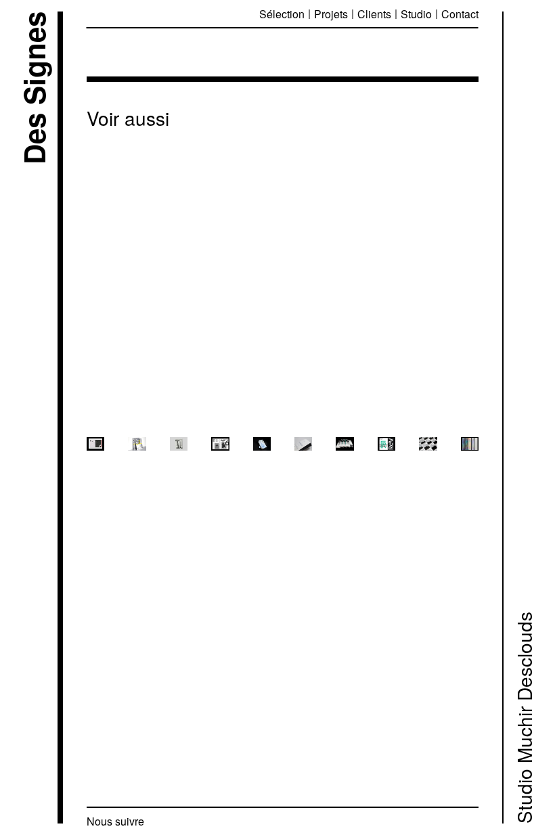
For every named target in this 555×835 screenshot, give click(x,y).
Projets (331, 14)
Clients (374, 14)
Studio (416, 14)
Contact (460, 14)
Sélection (282, 14)
